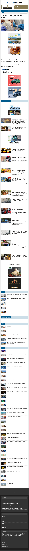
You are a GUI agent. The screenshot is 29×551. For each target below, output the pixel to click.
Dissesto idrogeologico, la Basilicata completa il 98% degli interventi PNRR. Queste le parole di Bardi (17, 458)
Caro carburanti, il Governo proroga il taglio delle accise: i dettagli (14, 437)
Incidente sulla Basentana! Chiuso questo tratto (19, 119)
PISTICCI (3, 521)
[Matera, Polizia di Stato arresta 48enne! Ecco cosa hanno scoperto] (3, 397)
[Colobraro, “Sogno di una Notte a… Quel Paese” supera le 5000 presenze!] (3, 464)
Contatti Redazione (4, 542)
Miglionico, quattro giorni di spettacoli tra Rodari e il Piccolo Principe (14, 416)
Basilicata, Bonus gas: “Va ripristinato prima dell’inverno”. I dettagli (14, 404)
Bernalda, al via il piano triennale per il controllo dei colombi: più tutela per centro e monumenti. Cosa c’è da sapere (19, 232)
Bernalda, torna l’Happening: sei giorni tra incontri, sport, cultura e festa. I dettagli (15, 334)
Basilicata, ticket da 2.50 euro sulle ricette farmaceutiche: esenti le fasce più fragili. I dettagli (16, 354)
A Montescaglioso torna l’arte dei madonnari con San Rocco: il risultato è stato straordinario (16, 429)
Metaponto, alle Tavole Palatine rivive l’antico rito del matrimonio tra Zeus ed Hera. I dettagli (16, 479)
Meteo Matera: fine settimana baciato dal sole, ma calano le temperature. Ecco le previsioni (16, 298)
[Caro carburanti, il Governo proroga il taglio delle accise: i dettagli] (3, 439)
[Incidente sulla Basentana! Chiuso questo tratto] (6, 122)
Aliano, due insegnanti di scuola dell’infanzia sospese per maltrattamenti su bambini (15, 358)
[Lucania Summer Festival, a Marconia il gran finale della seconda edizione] (3, 372)
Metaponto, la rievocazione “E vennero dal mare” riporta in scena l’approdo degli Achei (15, 412)
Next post (17, 264)
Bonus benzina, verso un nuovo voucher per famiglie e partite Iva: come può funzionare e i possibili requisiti (18, 179)
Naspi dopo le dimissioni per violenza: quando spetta (12, 302)
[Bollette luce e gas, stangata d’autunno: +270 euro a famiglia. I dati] (3, 308)
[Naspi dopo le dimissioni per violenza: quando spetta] (3, 304)
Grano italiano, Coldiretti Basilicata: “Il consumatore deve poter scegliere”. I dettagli (15, 466)
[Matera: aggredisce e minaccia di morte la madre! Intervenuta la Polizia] (6, 222)
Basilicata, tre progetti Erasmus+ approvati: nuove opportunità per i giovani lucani (15, 366)
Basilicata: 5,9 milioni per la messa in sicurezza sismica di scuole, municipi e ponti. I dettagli (16, 362)
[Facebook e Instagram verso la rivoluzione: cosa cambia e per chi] (3, 380)
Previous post (12, 264)
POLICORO (3, 523)
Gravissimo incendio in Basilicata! (10, 483)
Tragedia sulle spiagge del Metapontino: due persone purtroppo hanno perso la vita (10, 503)
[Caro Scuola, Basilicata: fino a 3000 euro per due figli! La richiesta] (3, 447)
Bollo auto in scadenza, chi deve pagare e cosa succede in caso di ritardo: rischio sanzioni (16, 383)
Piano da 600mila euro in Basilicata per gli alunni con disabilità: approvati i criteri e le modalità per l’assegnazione (19, 243)
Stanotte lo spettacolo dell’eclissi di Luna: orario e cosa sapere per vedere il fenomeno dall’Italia (17, 391)
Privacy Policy (4, 540)
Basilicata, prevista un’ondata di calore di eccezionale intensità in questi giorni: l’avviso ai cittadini (17, 387)
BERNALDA (3, 518)
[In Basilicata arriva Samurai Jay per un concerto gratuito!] (3, 455)
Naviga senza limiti (4, 544)
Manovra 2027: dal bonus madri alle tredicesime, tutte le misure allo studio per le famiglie (10, 510)
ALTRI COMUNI (3, 516)
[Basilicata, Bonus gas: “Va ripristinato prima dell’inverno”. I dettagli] (3, 405)
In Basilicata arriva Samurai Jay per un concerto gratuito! (13, 454)
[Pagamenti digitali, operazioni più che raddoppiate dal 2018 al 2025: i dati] (6, 161)
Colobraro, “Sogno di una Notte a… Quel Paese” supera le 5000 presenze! (14, 462)
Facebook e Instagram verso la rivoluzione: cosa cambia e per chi (13, 379)
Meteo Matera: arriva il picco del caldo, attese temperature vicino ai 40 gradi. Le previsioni (16, 433)
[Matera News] (14, 3)
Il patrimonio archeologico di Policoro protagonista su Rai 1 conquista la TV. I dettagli (16, 441)
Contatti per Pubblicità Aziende (6, 537)
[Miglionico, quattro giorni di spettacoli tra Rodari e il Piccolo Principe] (3, 418)
